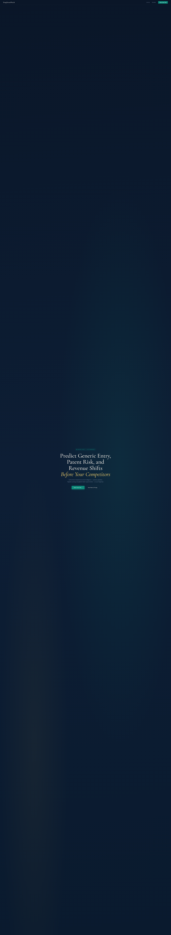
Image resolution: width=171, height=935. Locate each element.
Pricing (154, 2)
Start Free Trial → (78, 487)
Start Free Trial (163, 2)
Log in (148, 2)
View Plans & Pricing (92, 487)
